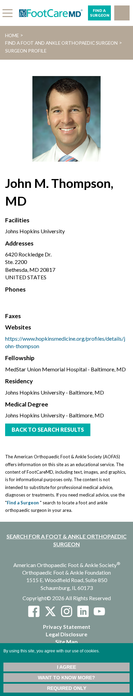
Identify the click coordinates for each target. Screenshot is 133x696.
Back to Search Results (48, 429)
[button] (122, 12)
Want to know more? (66, 677)
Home (12, 35)
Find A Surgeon (99, 12)
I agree (66, 667)
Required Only (66, 688)
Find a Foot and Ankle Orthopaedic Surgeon (61, 43)
